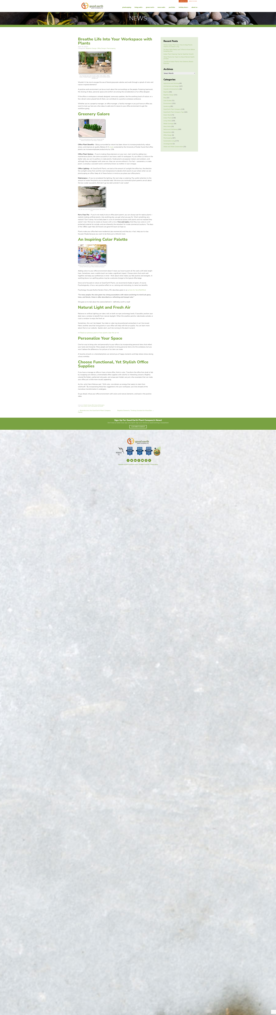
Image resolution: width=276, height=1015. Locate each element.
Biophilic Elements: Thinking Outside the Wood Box (135, 410)
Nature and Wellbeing (170, 129)
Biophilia (166, 92)
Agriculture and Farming (171, 83)
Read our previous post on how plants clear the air (98, 333)
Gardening (167, 106)
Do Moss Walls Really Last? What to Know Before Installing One (179, 50)
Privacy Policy (154, 464)
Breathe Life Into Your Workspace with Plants (115, 41)
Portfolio (172, 7)
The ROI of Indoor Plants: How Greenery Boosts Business (178, 62)
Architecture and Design (171, 86)
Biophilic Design (91, 48)
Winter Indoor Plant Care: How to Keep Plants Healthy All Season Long (178, 46)
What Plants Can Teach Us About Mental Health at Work (179, 58)
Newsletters (167, 132)
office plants (100, 406)
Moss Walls (161, 7)
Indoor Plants (168, 118)
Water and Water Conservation (173, 147)
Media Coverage (168, 124)
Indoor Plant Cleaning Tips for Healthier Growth (179, 54)
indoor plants (84, 406)
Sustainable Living (169, 141)
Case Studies (167, 101)
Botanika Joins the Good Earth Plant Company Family (94, 411)
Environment (168, 103)
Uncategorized (168, 144)
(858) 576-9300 (193, 1)
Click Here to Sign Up (138, 427)
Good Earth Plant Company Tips (174, 112)
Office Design (101, 48)
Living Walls (138, 7)
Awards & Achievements (171, 89)
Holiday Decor (183, 7)
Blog (165, 98)
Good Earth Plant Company (172, 109)
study (111, 147)
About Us (194, 7)
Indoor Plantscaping (92, 406)
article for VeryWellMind (137, 290)
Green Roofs (150, 7)
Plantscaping (126, 7)
